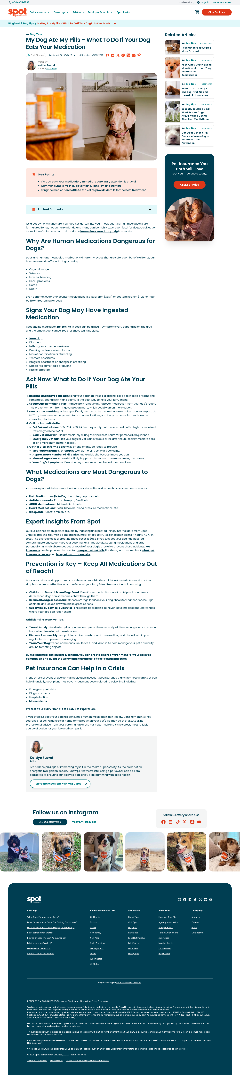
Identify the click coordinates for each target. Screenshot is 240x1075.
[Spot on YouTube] (199, 822)
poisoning (64, 327)
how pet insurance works (73, 554)
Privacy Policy (56, 1060)
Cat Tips (132, 922)
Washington (96, 958)
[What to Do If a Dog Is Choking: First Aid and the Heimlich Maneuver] (189, 90)
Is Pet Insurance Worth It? (39, 943)
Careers (195, 922)
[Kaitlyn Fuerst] (31, 65)
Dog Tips (132, 927)
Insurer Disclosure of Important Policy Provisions (84, 1001)
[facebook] (107, 55)
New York (94, 938)
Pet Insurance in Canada (128, 982)
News (194, 927)
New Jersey (95, 932)
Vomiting (35, 338)
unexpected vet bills (90, 550)
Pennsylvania (97, 948)
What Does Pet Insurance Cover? (43, 917)
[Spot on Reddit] (192, 822)
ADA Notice (164, 938)
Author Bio (51, 68)
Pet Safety (133, 948)
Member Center (166, 943)
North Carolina (97, 943)
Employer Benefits (167, 917)
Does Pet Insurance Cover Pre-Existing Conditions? (52, 922)
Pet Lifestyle (133, 943)
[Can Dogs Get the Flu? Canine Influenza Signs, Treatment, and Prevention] (189, 135)
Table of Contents (50, 209)
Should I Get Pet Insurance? (40, 953)
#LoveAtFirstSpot (83, 822)
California (95, 917)
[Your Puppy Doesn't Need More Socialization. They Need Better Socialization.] (189, 67)
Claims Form (165, 948)
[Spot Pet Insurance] (34, 899)
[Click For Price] (197, 12)
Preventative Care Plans (38, 948)
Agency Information (168, 922)
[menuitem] (40, 12)
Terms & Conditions (168, 932)
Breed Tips (133, 917)
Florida (93, 922)
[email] (134, 55)
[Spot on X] (185, 822)
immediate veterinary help (99, 231)
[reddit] (123, 55)
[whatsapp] (128, 55)
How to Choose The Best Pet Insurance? (46, 938)
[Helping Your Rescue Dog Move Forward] (189, 47)
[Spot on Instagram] (179, 899)
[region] (120, 851)
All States (94, 964)
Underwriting (186, 2)
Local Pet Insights (136, 938)
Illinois (93, 927)
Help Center (164, 953)
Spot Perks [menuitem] (123, 12)
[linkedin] (113, 55)
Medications (38, 701)
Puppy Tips (133, 953)
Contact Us (197, 932)
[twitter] (118, 55)
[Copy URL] (139, 55)
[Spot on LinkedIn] (170, 822)
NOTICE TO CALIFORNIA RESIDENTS (43, 1001)
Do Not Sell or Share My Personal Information (87, 1060)
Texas (93, 953)
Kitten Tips (133, 932)
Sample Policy (166, 927)
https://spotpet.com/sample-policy (154, 1007)
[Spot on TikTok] (177, 822)
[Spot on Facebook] (163, 822)
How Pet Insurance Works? (40, 932)
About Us (196, 917)
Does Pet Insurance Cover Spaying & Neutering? (50, 927)
